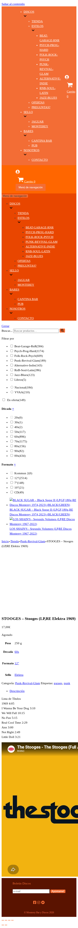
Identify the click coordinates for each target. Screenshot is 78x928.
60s (20, 436)
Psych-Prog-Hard (40, 232)
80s (20, 446)
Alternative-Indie (40, 246)
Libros (20, 379)
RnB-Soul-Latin (38, 251)
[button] (62, 330)
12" (20, 478)
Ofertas (38, 102)
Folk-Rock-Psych (39, 237)
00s (20, 455)
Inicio (5, 541)
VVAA (22, 392)
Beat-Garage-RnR (40, 227)
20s (18, 417)
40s (18, 427)
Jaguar (38, 121)
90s (19, 451)
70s (20, 441)
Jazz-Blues (48, 97)
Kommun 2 (23, 473)
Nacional (24, 387)
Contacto (40, 159)
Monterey (40, 126)
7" (19, 482)
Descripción (17, 691)
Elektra (19, 674)
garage (58, 683)
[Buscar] (62, 331)
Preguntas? (41, 107)
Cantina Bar (42, 140)
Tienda (37, 21)
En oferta (16, 400)
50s (19, 431)
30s (18, 422)
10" (19, 487)
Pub (34, 145)
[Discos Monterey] (9, 95)
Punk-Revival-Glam (46, 69)
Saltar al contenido (13, 4)
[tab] (43, 691)
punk (67, 683)
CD (19, 492)
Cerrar (5, 326)
